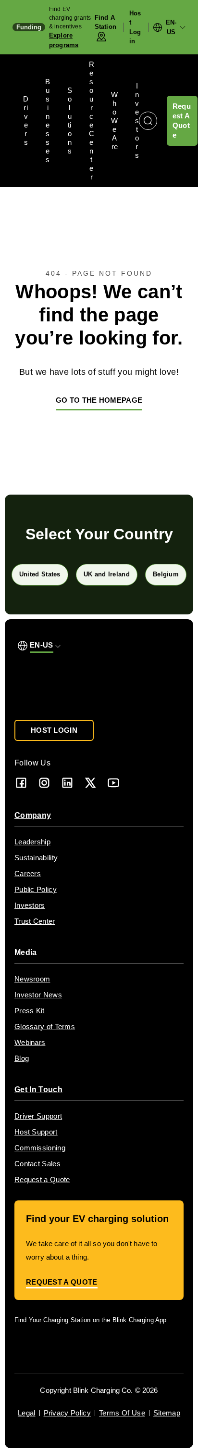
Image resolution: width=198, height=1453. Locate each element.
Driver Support (38, 1116)
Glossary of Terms (44, 1026)
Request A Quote (182, 120)
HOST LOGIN (54, 730)
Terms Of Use (122, 1413)
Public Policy (35, 889)
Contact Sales (37, 1164)
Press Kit (29, 1011)
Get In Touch (38, 1089)
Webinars (29, 1042)
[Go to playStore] (115, 1347)
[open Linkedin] (67, 783)
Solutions (69, 120)
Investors (137, 120)
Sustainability (36, 858)
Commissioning (39, 1148)
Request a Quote (42, 1179)
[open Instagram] (44, 783)
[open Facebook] (21, 783)
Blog (21, 1058)
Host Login (135, 27)
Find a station (105, 22)
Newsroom (32, 979)
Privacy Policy (67, 1413)
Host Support (36, 1132)
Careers (27, 873)
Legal (27, 1413)
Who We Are (114, 120)
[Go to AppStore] (43, 1347)
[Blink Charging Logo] (50, 686)
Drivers (25, 120)
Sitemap (166, 1413)
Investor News (38, 995)
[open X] (90, 783)
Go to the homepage (99, 400)
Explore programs (63, 40)
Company (32, 815)
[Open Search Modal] (148, 121)
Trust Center (34, 921)
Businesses (47, 120)
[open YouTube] (113, 783)
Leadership (32, 842)
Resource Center (91, 120)
